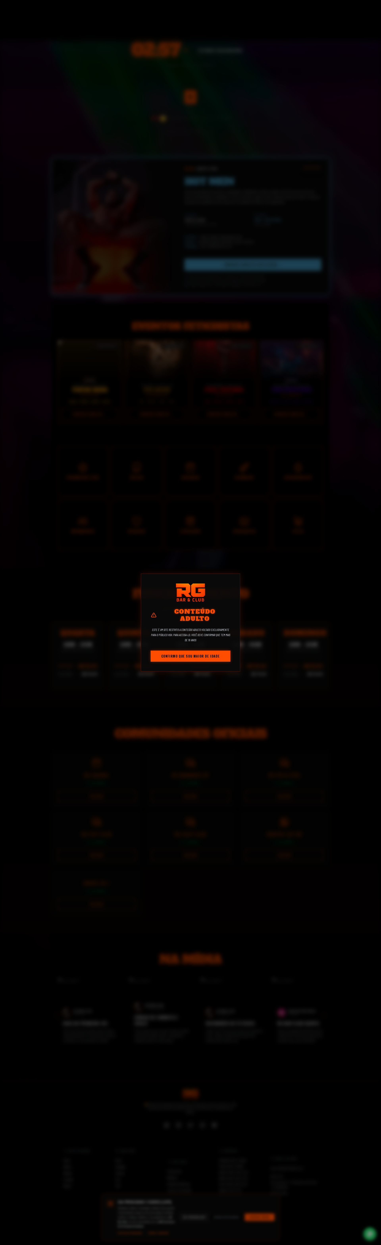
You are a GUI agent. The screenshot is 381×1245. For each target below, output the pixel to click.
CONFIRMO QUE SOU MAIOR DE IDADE (190, 656)
